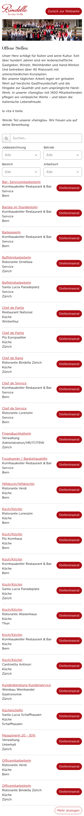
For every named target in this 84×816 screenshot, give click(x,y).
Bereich (7, 164)
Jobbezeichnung (14, 147)
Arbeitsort (51, 164)
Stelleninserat (69, 188)
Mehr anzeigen (68, 810)
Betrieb (49, 147)
